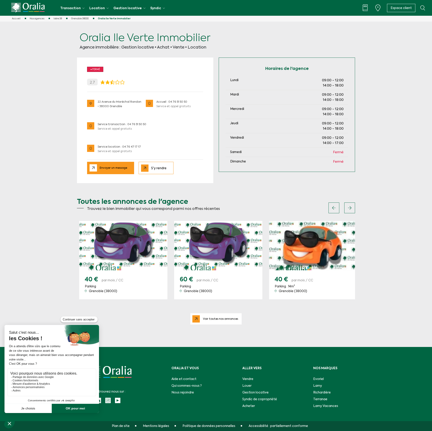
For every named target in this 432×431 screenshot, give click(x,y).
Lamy (317, 385)
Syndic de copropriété (259, 399)
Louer (247, 385)
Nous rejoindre (182, 392)
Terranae (320, 399)
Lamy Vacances (325, 406)
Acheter (248, 406)
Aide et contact (183, 379)
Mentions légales (156, 426)
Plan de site (121, 426)
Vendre (247, 379)
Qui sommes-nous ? (186, 385)
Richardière (322, 392)
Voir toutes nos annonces (220, 319)
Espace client (401, 8)
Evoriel (318, 379)
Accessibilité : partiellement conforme (278, 426)
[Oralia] (28, 8)
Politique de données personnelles (208, 426)
